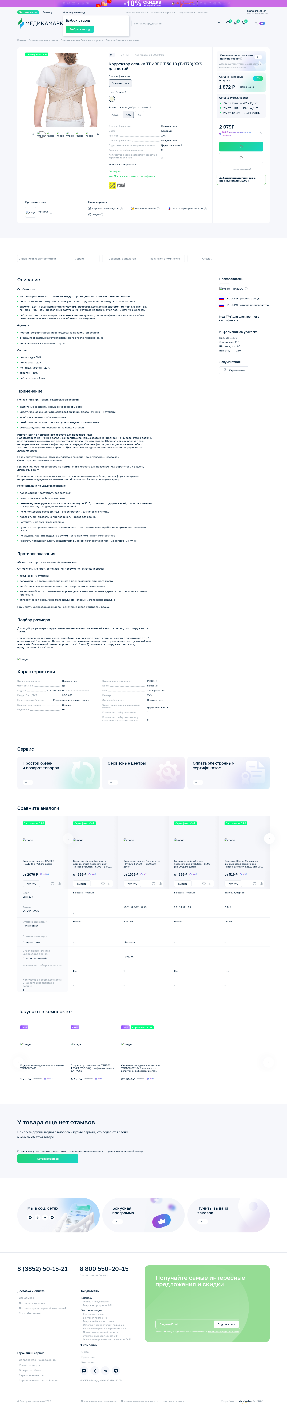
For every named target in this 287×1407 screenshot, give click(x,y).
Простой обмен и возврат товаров (41, 765)
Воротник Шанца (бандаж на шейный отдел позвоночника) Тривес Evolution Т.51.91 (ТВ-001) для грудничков (92, 865)
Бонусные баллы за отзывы (98, 1321)
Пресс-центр (89, 1357)
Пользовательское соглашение (98, 1401)
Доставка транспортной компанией (42, 1308)
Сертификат (116, 171)
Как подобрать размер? (135, 107)
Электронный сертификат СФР (101, 1336)
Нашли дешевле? (241, 169)
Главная (21, 40)
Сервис (80, 258)
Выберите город (75, 12)
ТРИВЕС (43, 212)
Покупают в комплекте (165, 258)
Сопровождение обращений (37, 1359)
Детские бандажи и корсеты (122, 40)
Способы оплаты (30, 1313)
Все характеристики (124, 164)
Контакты (87, 1362)
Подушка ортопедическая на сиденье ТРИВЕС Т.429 (42, 1067)
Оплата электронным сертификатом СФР (107, 1339)
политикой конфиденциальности (223, 1331)
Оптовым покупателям (96, 1301)
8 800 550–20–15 (104, 1268)
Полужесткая (120, 83)
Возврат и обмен (30, 1370)
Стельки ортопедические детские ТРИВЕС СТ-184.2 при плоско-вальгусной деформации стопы (140, 1068)
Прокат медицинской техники (100, 1332)
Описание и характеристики (37, 258)
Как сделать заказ (93, 1314)
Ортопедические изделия (43, 40)
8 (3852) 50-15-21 (42, 1268)
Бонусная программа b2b (97, 1305)
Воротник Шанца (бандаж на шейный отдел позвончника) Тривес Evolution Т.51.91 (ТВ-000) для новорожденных (244, 865)
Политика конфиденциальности (139, 1401)
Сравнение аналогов (122, 258)
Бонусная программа (95, 1317)
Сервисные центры (127, 763)
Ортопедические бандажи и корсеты (82, 40)
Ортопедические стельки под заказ (103, 1325)
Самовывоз (26, 1297)
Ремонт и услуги (30, 1365)
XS (139, 114)
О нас (85, 1351)
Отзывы (207, 258)
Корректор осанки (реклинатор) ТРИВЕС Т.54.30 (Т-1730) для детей (142, 864)
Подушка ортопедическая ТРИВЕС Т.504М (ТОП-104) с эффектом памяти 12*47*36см (92, 1068)
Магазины (203, 12)
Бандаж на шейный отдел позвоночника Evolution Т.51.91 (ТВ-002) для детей (192, 864)
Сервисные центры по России (38, 1380)
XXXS (115, 114)
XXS (128, 114)
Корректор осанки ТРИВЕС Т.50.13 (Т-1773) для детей (38, 862)
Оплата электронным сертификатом (214, 765)
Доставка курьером (32, 1303)
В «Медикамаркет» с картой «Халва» (104, 1328)
